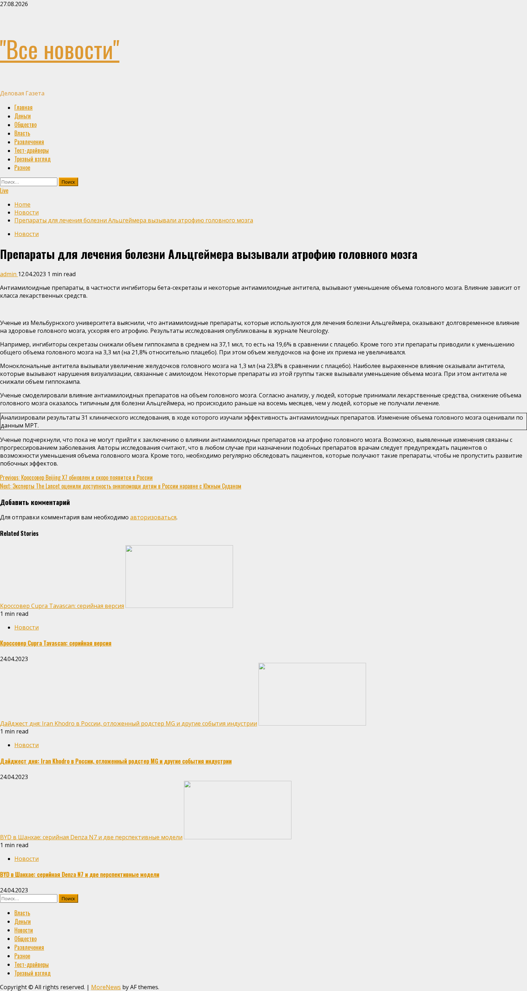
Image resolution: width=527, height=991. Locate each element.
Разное (22, 167)
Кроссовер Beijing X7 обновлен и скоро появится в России (76, 477)
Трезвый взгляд (32, 159)
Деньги (22, 116)
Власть (22, 133)
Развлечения (29, 141)
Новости (26, 234)
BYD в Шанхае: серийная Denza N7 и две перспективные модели (91, 837)
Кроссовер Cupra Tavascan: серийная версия (62, 606)
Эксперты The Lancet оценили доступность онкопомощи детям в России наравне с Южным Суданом (120, 486)
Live (4, 190)
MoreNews (106, 987)
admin (9, 274)
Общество (25, 124)
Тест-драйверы (31, 150)
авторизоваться (153, 517)
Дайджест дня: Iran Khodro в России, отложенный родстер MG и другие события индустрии (128, 723)
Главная (23, 107)
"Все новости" (59, 48)
